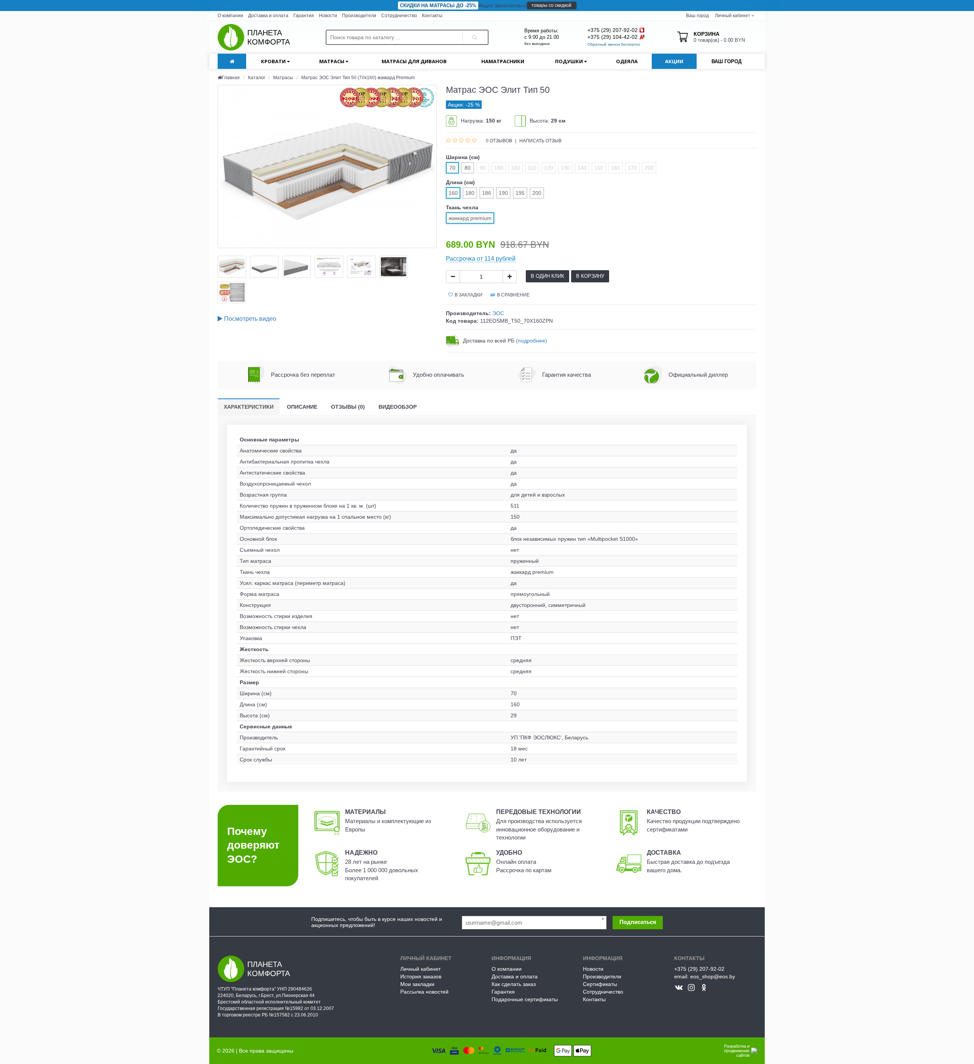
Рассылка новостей (424, 992)
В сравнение (513, 295)
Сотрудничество (399, 15)
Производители (359, 15)
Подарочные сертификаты (525, 999)
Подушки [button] (569, 61)
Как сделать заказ (514, 984)
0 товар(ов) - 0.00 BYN (719, 37)
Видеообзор (398, 407)
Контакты (432, 15)
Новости (328, 15)
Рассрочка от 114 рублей (481, 258)
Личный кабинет (420, 969)
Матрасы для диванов (414, 61)
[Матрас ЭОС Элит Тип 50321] (327, 166)
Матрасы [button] (332, 61)
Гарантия (303, 15)
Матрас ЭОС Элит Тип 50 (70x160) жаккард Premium (358, 77)
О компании (230, 15)
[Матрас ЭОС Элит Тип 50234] (232, 266)
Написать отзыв (540, 140)
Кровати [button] (274, 61)
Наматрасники (502, 61)
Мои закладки (417, 984)
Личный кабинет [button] (732, 15)
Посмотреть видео (249, 318)
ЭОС (498, 313)
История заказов (420, 976)
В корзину (590, 276)
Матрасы (283, 77)
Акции (674, 61)
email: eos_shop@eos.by (704, 976)
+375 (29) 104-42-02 (612, 37)
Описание (302, 407)
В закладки (468, 295)
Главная (231, 77)
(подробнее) (531, 341)
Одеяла (627, 61)
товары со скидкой (551, 5)
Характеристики (249, 407)
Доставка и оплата (268, 15)
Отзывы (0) (348, 407)
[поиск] (473, 31)
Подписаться (637, 922)
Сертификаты (600, 984)
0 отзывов (499, 140)
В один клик (547, 276)
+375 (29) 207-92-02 (612, 30)
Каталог (257, 77)
